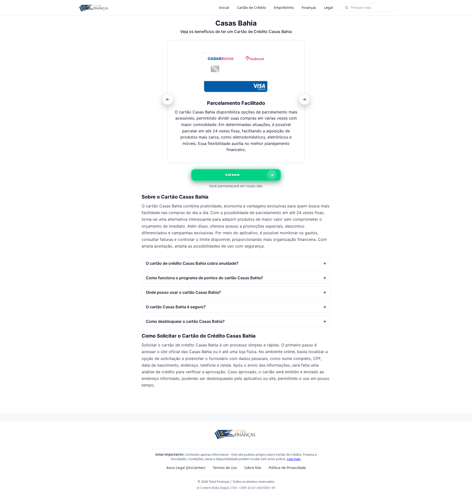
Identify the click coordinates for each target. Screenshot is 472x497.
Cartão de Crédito (251, 7)
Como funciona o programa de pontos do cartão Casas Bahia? (204, 277)
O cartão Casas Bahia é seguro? (176, 306)
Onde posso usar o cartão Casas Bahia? (183, 292)
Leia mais (293, 459)
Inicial (224, 7)
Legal (328, 7)
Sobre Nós (252, 467)
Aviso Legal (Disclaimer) (185, 467)
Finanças (309, 7)
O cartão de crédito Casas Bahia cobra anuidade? (192, 263)
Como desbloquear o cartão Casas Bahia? (185, 321)
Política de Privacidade (287, 467)
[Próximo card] (304, 99)
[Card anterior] (167, 99)
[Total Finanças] (94, 7)
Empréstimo (284, 7)
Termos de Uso (225, 467)
